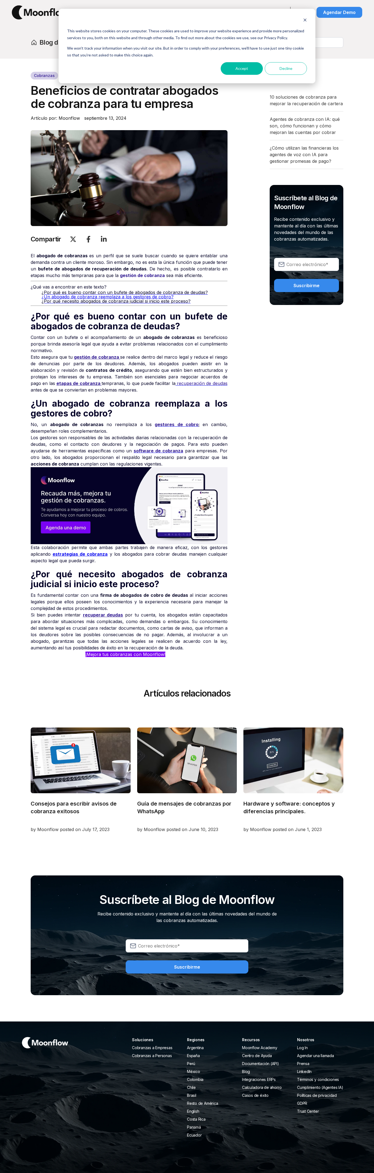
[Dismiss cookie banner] (305, 20)
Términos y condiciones (318, 1079)
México (193, 1071)
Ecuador (194, 1135)
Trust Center (308, 1111)
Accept (241, 68)
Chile (191, 1087)
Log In (302, 1047)
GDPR (302, 1103)
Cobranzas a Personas (152, 1055)
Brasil (191, 1095)
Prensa (303, 1063)
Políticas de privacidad (317, 1095)
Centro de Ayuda (257, 1055)
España (193, 1055)
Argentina (195, 1047)
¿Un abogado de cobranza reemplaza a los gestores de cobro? (108, 296)
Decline (286, 68)
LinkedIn (304, 1071)
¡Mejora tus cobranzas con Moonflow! (125, 654)
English (193, 1111)
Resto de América (202, 1103)
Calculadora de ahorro (261, 1087)
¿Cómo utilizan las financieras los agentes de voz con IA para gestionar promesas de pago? (304, 154)
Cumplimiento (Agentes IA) (320, 1087)
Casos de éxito (255, 1095)
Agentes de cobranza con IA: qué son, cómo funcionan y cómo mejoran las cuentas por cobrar (305, 125)
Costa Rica (196, 1119)
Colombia (195, 1079)
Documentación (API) (260, 1063)
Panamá (194, 1127)
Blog (246, 1071)
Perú (191, 1063)
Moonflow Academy (259, 1047)
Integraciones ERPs (259, 1079)
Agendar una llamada (315, 1055)
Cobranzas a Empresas (152, 1047)
